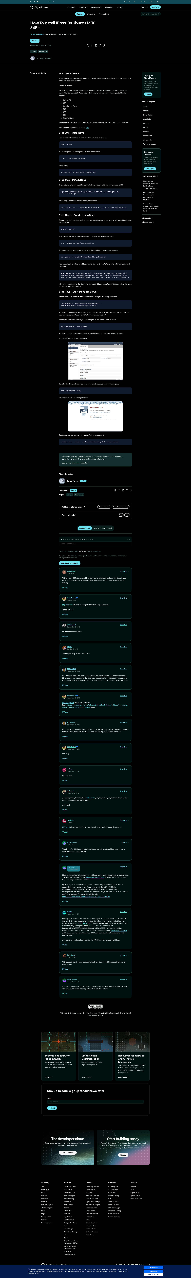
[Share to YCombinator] (100, 45)
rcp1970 (69, 647)
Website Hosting (113, 1196)
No (127, 515)
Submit (52, 1108)
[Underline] (65, 539)
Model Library (68, 1205)
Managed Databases (70, 1223)
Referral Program (47, 1205)
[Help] (129, 539)
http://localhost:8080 (84, 923)
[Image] (72, 539)
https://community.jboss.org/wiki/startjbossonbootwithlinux (89, 705)
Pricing (88, 1220)
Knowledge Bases (70, 1186)
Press (43, 1211)
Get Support (145, 2)
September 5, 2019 (73, 982)
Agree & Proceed (153, 1267)
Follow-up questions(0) (103, 528)
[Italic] (63, 539)
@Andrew (66, 827)
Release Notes (91, 1229)
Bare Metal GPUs (69, 1193)
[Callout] (88, 539)
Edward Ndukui (72, 979)
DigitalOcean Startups (93, 1202)
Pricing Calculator (91, 1223)
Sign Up (47, 1077)
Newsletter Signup (92, 1214)
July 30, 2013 (71, 573)
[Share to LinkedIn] (96, 45)
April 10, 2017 (71, 957)
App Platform (68, 1217)
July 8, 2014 (71, 844)
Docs (130, 2)
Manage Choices (153, 1275)
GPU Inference (113, 1189)
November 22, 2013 (73, 749)
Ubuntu (41, 34)
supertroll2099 (72, 842)
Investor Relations (47, 1223)
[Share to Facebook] (92, 45)
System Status (135, 1196)
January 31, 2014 (73, 793)
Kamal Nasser (71, 598)
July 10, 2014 (73, 870)
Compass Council (91, 1208)
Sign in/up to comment (69, 563)
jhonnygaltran (71, 669)
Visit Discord (150, 168)
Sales (132, 1189)
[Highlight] (74, 539)
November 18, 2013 (73, 671)
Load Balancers (69, 1220)
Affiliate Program (46, 1208)
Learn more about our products (74, 463)
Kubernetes (147, 136)
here (87, 127)
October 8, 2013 (72, 649)
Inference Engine (69, 1196)
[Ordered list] (84, 539)
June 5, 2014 (71, 822)
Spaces (66, 1226)
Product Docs (104, 14)
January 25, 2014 (73, 771)
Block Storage (68, 1229)
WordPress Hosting (114, 1211)
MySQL (146, 127)
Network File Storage (71, 1232)
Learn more (86, 1077)
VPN (109, 1199)
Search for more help (120, 507)
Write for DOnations (92, 1196)
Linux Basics (148, 115)
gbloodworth (71, 571)
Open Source (90, 1211)
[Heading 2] (78, 539)
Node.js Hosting (113, 1205)
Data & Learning (69, 1199)
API (65, 1235)
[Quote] (86, 539)
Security (44, 1220)
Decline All (153, 1271)
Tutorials (80, 14)
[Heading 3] (80, 539)
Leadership (45, 1189)
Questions (91, 14)
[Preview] (127, 539)
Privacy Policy (46, 1217)
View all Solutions (114, 1217)
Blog (125, 2)
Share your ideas (136, 1199)
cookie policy (122, 1271)
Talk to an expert (149, 144)
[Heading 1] (76, 539)
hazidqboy (70, 820)
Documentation (91, 1226)
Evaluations (67, 1202)
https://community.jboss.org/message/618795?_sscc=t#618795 (86, 896)
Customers (44, 1199)
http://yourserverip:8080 (95, 877)
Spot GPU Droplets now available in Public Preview (48, 2)
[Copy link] (104, 45)
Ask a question (104, 507)
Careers (136, 2)
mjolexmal (70, 791)
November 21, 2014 (73, 914)
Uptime (66, 1238)
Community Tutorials (92, 1186)
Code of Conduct (91, 1232)
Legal (43, 1214)
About (43, 1186)
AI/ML (145, 107)
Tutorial (35, 41)
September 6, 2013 (73, 627)
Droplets (66, 1208)
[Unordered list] (82, 539)
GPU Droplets (68, 1189)
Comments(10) (84, 528)
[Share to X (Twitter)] (88, 45)
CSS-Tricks (89, 1193)
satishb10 (70, 911)
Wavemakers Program (93, 1205)
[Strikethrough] (67, 539)
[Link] (70, 539)
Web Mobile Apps (114, 1208)
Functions (67, 1214)
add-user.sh (90, 798)
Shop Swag (90, 1235)
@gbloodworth (67, 605)
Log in (143, 7)
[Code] (93, 539)
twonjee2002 (71, 624)
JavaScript (147, 119)
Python (145, 123)
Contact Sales (156, 2)
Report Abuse (135, 1193)
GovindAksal (71, 955)
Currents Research (92, 1199)
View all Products (69, 1254)
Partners (44, 1202)
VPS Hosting (112, 1193)
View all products (67, 1153)
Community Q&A (91, 1189)
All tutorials (147, 140)
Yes (120, 515)
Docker (146, 132)
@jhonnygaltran (68, 703)
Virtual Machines (113, 1214)
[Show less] (128, 571)
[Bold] (61, 539)
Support (133, 1186)
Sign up (154, 7)
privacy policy (76, 1269)
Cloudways (67, 1251)
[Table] (90, 539)
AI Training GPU (113, 1186)
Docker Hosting (113, 1202)
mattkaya (70, 769)
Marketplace (90, 1217)
